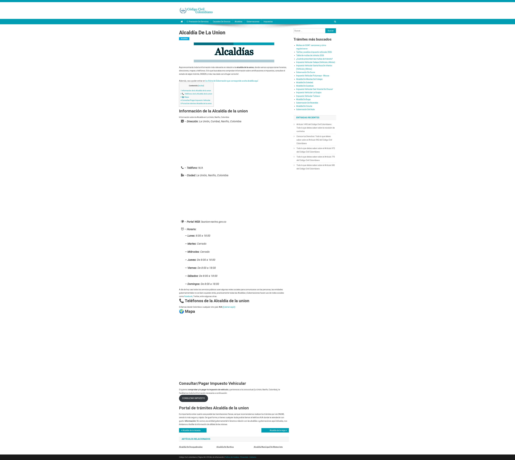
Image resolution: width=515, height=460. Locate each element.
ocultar (201, 86)
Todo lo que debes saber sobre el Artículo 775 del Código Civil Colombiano (316, 158)
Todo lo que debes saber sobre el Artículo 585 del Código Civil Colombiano (316, 167)
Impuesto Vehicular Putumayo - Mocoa (312, 76)
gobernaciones (253, 22)
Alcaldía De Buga (303, 99)
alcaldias (238, 22)
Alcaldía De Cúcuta (304, 106)
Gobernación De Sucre (305, 72)
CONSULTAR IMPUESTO (193, 398)
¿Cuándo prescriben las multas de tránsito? (314, 59)
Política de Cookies (232, 457)
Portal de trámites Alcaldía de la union (196, 103)
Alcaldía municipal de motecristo (268, 447)
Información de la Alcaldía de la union (196, 91)
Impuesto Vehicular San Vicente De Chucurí (314, 89)
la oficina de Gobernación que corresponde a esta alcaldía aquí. (231, 81)
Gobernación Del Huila (305, 109)
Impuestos (268, 22)
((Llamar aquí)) (229, 307)
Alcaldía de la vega (277, 430)
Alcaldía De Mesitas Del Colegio (309, 79)
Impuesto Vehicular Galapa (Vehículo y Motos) (315, 62)
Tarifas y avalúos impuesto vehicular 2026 (314, 52)
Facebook (188, 296)
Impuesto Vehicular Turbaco (308, 96)
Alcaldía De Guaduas (305, 86)
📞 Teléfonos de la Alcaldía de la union (196, 94)
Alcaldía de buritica (225, 447)
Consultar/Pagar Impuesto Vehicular (195, 100)
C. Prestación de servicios (198, 22)
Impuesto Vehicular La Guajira (308, 92)
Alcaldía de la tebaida (192, 430)
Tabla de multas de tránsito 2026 (310, 55)
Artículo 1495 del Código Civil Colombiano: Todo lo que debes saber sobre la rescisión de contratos (316, 127)
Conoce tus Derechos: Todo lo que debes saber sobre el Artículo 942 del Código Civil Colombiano (314, 139)
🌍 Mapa (185, 97)
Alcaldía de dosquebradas (191, 447)
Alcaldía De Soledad (304, 82)
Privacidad (244, 457)
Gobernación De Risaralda (307, 103)
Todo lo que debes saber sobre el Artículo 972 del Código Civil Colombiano (316, 150)
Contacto (252, 457)
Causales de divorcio (221, 22)
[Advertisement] (234, 145)
